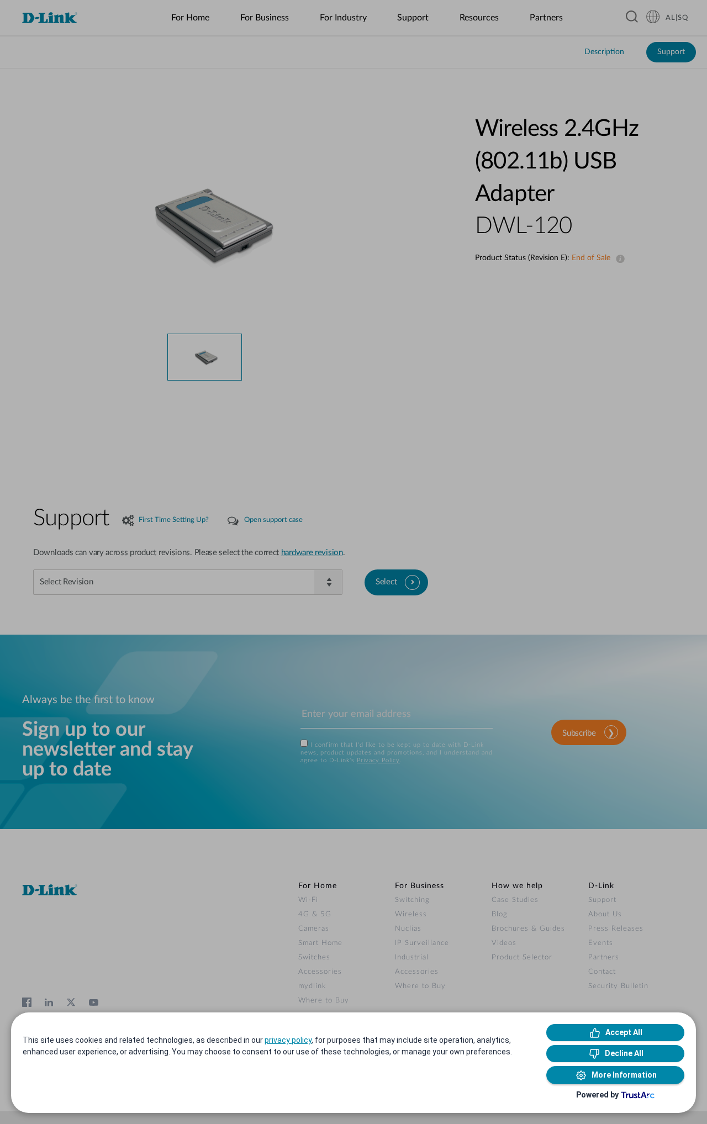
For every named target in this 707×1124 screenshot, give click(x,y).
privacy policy (288, 1040)
